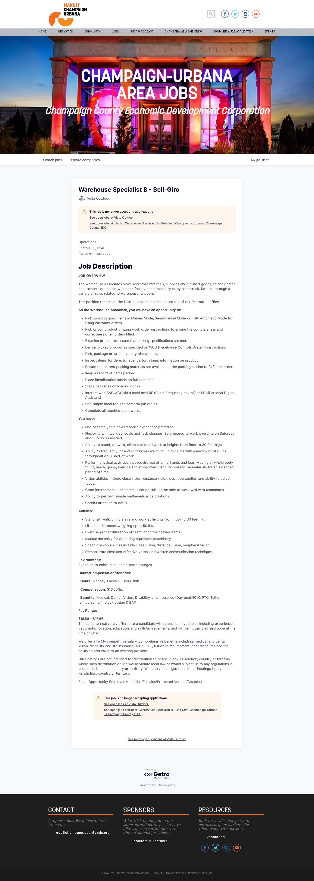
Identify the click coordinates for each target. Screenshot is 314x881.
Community (93, 31)
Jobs (115, 31)
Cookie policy (167, 785)
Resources (216, 837)
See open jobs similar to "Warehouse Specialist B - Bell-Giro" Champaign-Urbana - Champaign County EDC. (156, 225)
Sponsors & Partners (149, 841)
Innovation (65, 31)
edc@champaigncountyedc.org (83, 833)
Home (42, 31)
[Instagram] (245, 14)
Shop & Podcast (142, 31)
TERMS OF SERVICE (200, 873)
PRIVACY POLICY (175, 873)
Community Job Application (233, 31)
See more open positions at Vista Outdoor (157, 739)
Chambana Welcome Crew (183, 31)
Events (270, 31)
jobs (52, 160)
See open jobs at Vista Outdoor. (112, 217)
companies (84, 160)
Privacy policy (147, 785)
